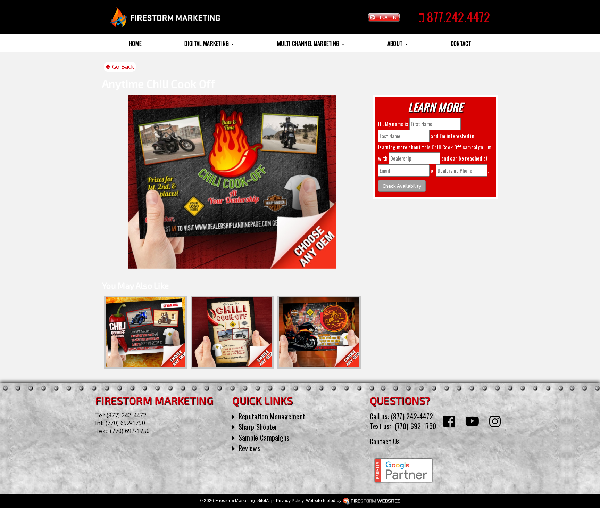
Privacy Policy (289, 500)
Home (135, 43)
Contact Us (385, 441)
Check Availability (402, 186)
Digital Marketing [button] (207, 43)
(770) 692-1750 (125, 423)
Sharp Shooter (258, 426)
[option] (145, 332)
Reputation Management (272, 416)
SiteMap (265, 500)
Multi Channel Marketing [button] (309, 43)
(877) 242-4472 (126, 415)
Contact (461, 43)
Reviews (249, 448)
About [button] (396, 43)
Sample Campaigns (264, 437)
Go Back (122, 67)
